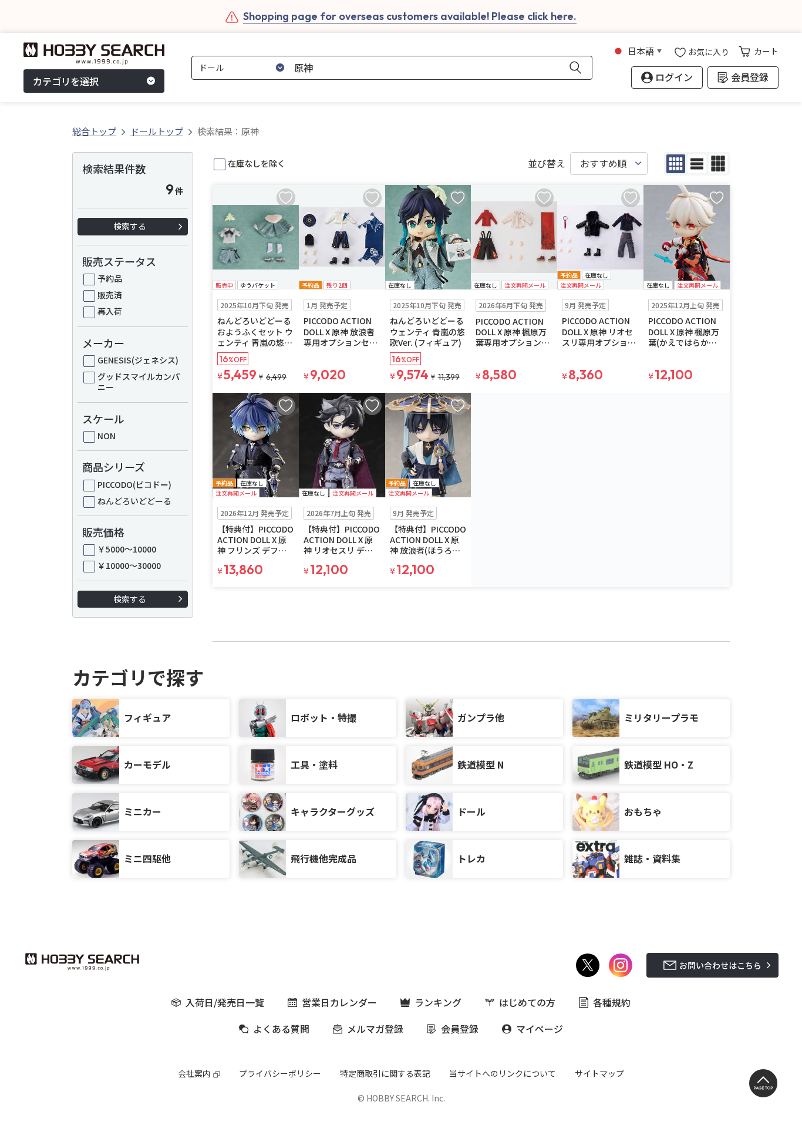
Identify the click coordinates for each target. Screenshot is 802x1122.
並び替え (546, 163)
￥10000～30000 (129, 565)
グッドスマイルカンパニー (138, 381)
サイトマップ (599, 1073)
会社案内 (194, 1073)
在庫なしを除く (256, 163)
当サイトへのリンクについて (502, 1073)
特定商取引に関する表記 (385, 1073)
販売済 (109, 294)
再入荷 (109, 311)
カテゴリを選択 (66, 81)
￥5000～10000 (126, 549)
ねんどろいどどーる (134, 501)
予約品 (109, 278)
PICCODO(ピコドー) (134, 484)
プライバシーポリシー (280, 1073)
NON (106, 435)
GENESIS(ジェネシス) (137, 360)
